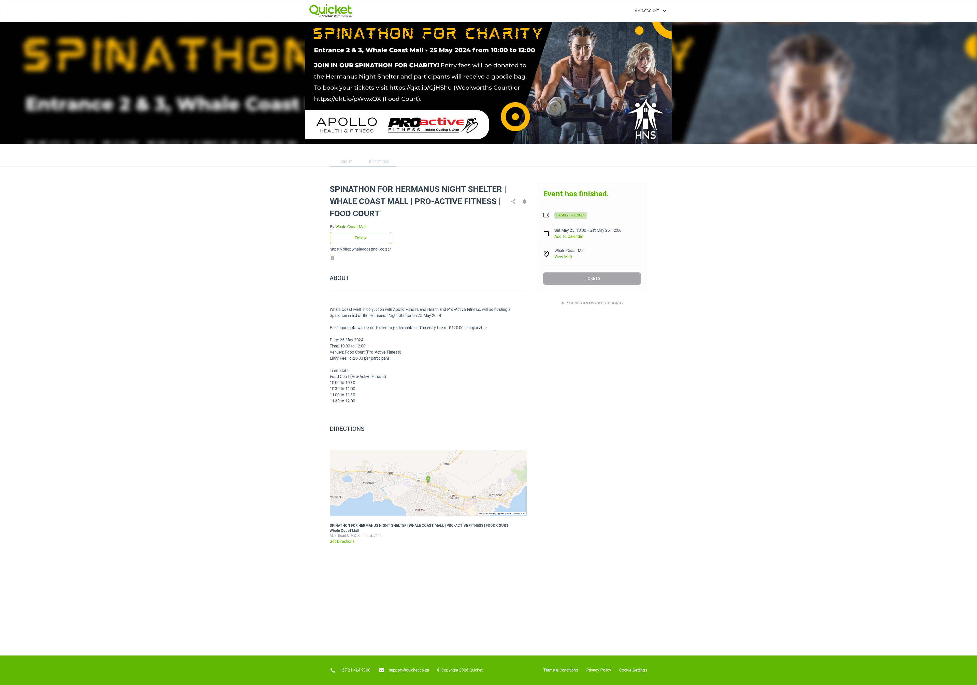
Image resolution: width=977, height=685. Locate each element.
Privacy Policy (598, 670)
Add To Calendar (568, 237)
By (348, 227)
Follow (361, 238)
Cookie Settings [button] (633, 670)
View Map (563, 257)
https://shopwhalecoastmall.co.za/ (360, 249)
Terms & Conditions (560, 670)
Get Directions (342, 541)
